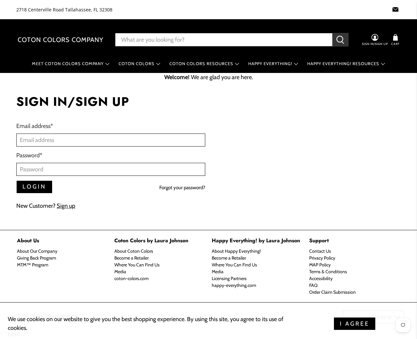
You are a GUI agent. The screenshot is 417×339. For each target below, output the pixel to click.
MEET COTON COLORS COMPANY (68, 63)
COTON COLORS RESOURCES (201, 63)
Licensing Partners (229, 278)
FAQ (313, 285)
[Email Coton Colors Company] (395, 9)
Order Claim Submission (332, 292)
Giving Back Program (36, 258)
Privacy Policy (322, 258)
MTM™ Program (32, 265)
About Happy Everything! (236, 251)
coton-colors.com (131, 278)
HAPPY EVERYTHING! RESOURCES (343, 63)
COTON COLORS (136, 63)
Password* (29, 155)
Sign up (66, 205)
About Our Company (37, 251)
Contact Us (320, 251)
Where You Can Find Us (137, 265)
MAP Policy (320, 265)
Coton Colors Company (60, 40)
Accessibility (321, 278)
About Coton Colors (133, 251)
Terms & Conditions (328, 272)
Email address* (34, 126)
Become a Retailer (131, 258)
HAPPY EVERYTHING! (270, 63)
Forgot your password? (182, 188)
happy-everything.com (234, 285)
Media (120, 272)
